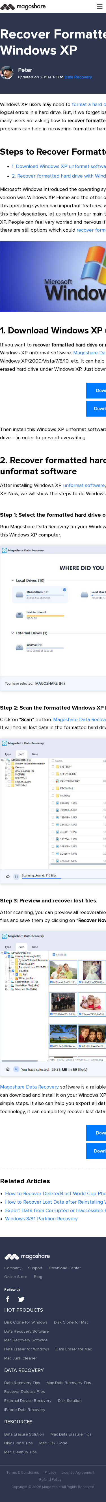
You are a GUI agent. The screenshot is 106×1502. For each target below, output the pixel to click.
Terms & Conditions (22, 1473)
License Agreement (78, 1473)
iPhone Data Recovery (24, 1410)
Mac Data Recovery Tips (69, 1383)
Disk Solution (70, 1401)
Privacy (50, 1473)
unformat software (84, 485)
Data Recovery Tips (22, 1383)
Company (12, 1268)
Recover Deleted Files (24, 1392)
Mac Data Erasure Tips (71, 1434)
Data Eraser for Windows (26, 1349)
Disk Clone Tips (18, 1443)
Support (35, 1268)
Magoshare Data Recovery (29, 1087)
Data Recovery (78, 77)
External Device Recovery (27, 1401)
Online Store (15, 1277)
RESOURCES (18, 1422)
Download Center (65, 1268)
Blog (38, 1277)
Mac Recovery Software (26, 1340)
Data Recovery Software (26, 1331)
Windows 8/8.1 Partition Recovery (41, 1218)
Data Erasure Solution (24, 1434)
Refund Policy (50, 1480)
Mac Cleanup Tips (20, 1452)
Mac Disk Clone (53, 1443)
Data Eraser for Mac (74, 1349)
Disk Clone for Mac (71, 1322)
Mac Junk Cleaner (20, 1358)
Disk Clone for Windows (25, 1322)
